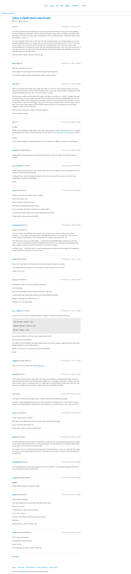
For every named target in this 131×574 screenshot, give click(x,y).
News (46, 5)
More (84, 5)
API (57, 5)
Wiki (61, 5)
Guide (52, 5)
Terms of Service (42, 567)
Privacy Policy (53, 567)
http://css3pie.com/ (38, 365)
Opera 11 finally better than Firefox (31, 17)
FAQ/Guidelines (30, 567)
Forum (67, 5)
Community (75, 5)
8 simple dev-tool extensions (64, 132)
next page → (16, 556)
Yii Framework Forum (7, 13)
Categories (21, 567)
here (42, 54)
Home (14, 567)
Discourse (23, 571)
